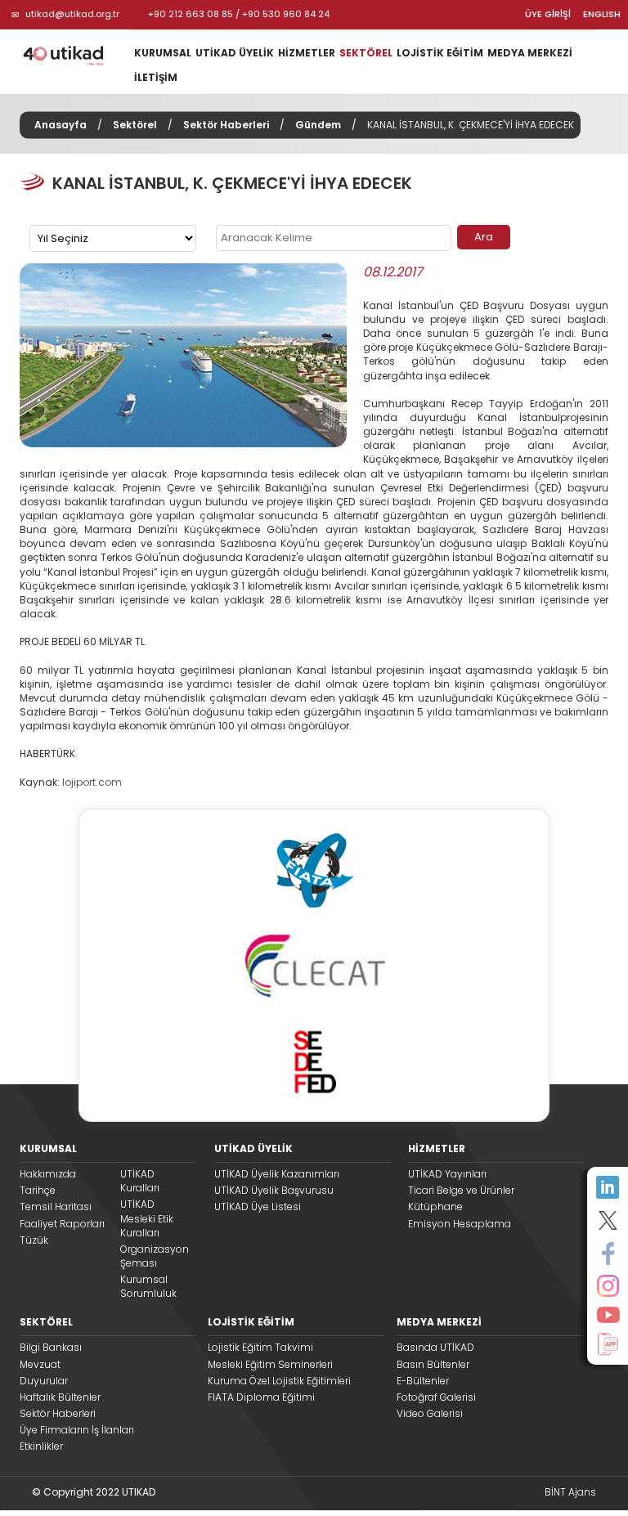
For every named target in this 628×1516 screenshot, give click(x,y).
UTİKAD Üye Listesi (257, 1206)
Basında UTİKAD (435, 1347)
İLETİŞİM (155, 77)
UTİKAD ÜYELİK (234, 53)
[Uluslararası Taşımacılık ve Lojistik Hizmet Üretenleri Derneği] (69, 55)
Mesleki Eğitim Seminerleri (270, 1364)
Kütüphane (435, 1206)
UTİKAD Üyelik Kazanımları (276, 1174)
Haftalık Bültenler (60, 1397)
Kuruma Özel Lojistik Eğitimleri (279, 1381)
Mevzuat (40, 1364)
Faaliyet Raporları (62, 1224)
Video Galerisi (430, 1413)
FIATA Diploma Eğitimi (261, 1397)
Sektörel (135, 125)
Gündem (318, 125)
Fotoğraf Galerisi (436, 1397)
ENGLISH (602, 14)
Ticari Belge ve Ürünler (461, 1190)
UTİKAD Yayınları (447, 1174)
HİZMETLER (306, 53)
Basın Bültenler (433, 1364)
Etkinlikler (41, 1446)
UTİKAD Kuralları (139, 1181)
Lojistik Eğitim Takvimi (260, 1347)
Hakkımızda (48, 1174)
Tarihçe (38, 1190)
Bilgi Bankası (51, 1347)
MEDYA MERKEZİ (529, 53)
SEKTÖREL (365, 53)
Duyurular (44, 1381)
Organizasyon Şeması (152, 1256)
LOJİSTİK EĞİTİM (440, 53)
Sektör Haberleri (226, 125)
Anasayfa (60, 125)
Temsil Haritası (56, 1206)
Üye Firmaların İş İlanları (77, 1430)
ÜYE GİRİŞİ (548, 14)
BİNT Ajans (570, 1492)
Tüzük (34, 1240)
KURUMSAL (162, 53)
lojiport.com (92, 782)
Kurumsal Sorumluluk (148, 1286)
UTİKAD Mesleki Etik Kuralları (146, 1218)
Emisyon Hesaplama (459, 1224)
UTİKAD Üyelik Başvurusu (274, 1190)
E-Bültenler (423, 1381)
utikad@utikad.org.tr (72, 13)
